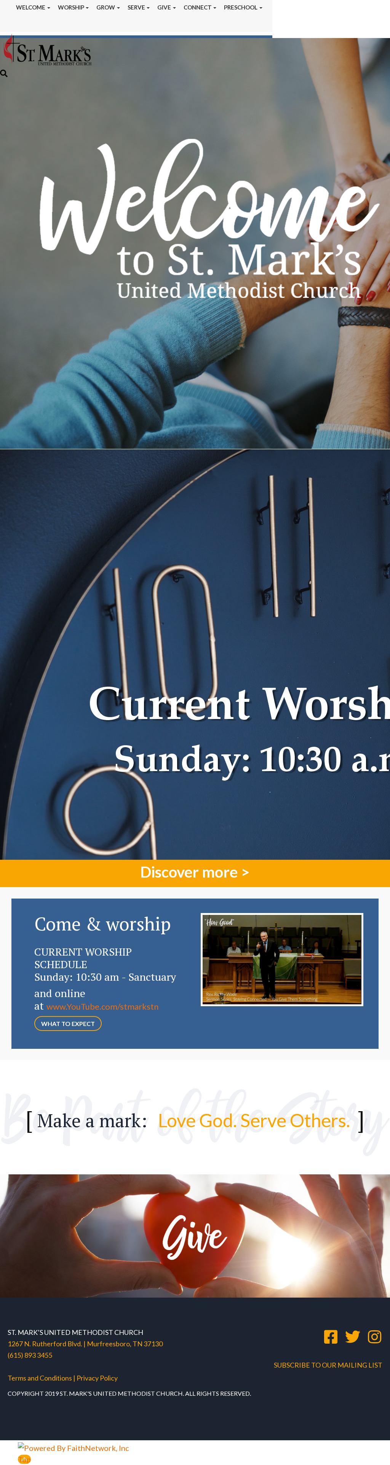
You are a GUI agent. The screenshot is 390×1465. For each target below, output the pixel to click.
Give (164, 7)
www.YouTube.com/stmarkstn (102, 1006)
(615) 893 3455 (30, 1355)
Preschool (240, 7)
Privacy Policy (96, 1378)
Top (24, 1459)
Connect (198, 7)
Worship (71, 7)
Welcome (30, 7)
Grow (105, 7)
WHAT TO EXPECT (68, 1023)
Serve (136, 7)
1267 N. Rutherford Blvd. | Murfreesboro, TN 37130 (85, 1343)
